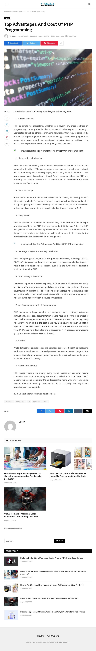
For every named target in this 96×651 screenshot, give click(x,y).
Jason (14, 36)
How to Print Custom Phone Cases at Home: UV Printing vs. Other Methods (68, 474)
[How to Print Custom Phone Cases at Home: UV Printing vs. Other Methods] (71, 458)
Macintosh (20, 401)
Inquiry (40, 636)
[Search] (89, 4)
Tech (7, 18)
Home (6, 11)
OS (29, 401)
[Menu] (7, 4)
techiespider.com (63, 642)
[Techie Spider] (48, 4)
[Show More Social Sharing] (61, 43)
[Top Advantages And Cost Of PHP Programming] (48, 77)
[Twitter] (6, 124)
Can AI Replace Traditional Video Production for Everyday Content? (21, 515)
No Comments (58, 36)
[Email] (6, 143)
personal (36, 401)
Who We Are (53, 636)
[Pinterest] (6, 136)
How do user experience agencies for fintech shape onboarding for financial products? (23, 476)
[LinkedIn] (6, 130)
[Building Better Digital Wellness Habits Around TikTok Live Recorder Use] (11, 561)
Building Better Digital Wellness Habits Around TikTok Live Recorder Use (51, 558)
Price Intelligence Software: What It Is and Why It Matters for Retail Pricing (52, 612)
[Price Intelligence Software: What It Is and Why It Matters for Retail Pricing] (11, 615)
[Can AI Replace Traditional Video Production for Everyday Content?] (25, 499)
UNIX (46, 401)
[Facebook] (6, 117)
